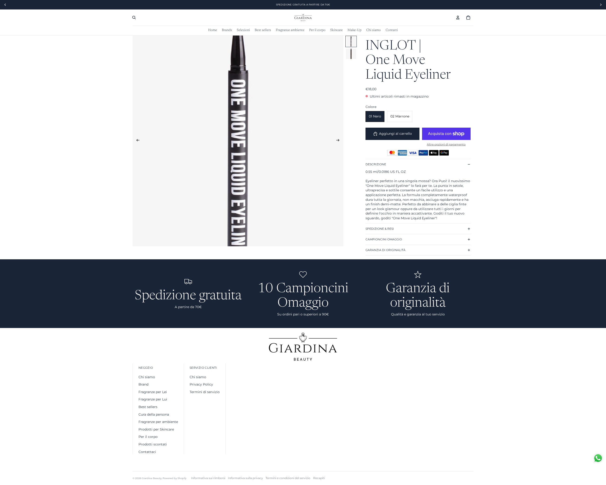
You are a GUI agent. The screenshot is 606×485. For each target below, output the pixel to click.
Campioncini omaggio (383, 239)
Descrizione (375, 164)
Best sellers (147, 407)
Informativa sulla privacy (245, 478)
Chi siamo (146, 377)
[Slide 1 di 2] (351, 41)
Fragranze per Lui (152, 399)
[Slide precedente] (136, 141)
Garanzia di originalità (385, 250)
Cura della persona (153, 414)
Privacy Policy (201, 384)
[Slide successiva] (339, 141)
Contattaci (147, 452)
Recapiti (319, 478)
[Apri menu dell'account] (458, 17)
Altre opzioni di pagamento (446, 144)
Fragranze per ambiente (158, 422)
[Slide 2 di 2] (351, 54)
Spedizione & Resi (379, 228)
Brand (143, 384)
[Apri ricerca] (134, 17)
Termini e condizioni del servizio (288, 478)
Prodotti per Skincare (156, 429)
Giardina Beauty (151, 478)
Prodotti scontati (152, 444)
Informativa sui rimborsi (208, 478)
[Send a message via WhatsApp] (598, 458)
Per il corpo (148, 437)
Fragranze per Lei (152, 392)
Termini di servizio (205, 392)
